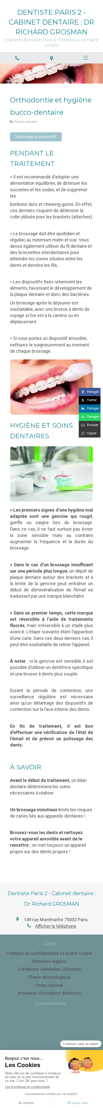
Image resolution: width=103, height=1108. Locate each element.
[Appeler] (17, 58)
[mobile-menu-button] (86, 58)
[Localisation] (51, 58)
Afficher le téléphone (55, 926)
